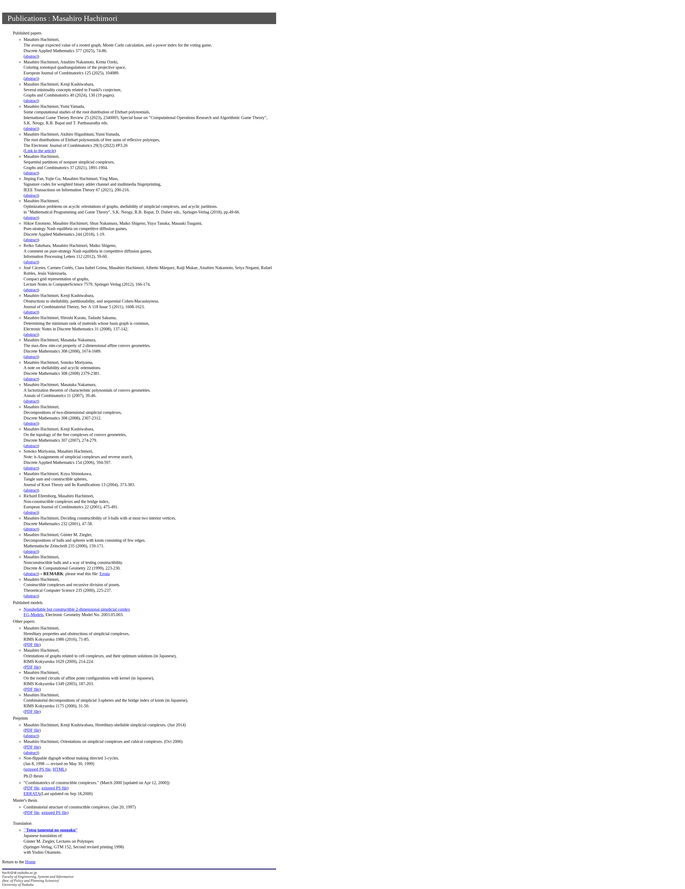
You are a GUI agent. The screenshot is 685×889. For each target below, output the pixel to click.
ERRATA (32, 793)
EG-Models (33, 614)
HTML (59, 769)
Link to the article (40, 150)
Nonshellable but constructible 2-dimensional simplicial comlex (77, 609)
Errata (105, 573)
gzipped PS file (38, 769)
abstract (31, 56)
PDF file (32, 644)
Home (30, 862)
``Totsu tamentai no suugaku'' (51, 830)
